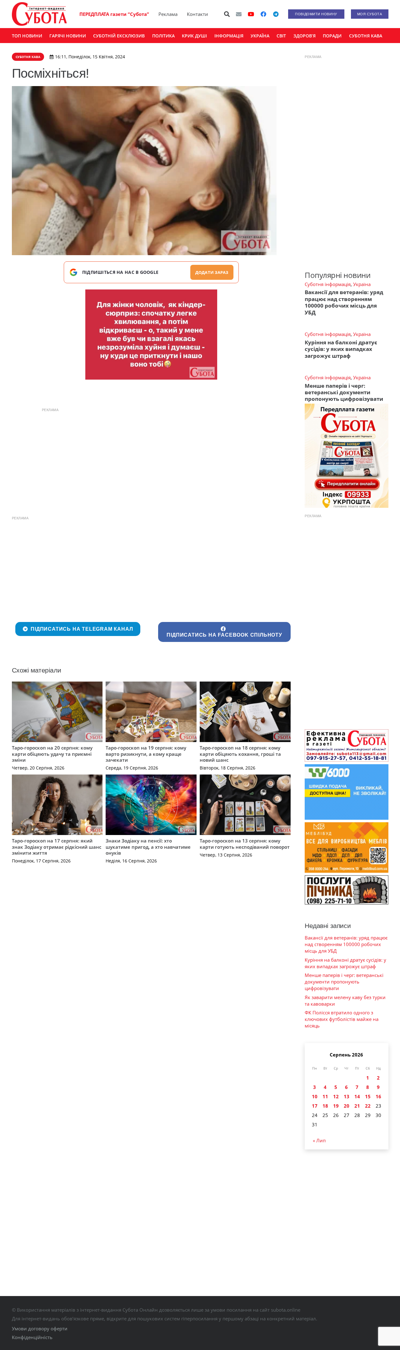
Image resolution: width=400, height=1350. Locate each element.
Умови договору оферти (40, 1328)
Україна (362, 284)
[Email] (238, 14)
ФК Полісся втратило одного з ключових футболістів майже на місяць (341, 1019)
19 (336, 1106)
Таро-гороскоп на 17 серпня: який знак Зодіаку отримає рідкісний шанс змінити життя (56, 847)
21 (357, 1106)
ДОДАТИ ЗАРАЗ (211, 272)
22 (368, 1106)
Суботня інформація (328, 284)
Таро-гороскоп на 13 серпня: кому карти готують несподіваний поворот (245, 844)
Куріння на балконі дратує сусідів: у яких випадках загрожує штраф (341, 349)
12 (336, 1096)
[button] (227, 14)
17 (315, 1106)
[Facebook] (263, 14)
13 (346, 1096)
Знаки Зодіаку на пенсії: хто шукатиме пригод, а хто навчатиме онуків (148, 847)
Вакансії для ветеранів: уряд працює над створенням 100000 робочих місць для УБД (344, 302)
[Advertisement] (151, 459)
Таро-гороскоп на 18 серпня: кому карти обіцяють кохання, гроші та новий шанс (240, 754)
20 (346, 1106)
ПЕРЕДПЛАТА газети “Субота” (114, 14)
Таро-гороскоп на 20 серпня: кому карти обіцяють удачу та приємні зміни (52, 754)
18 (325, 1106)
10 (315, 1096)
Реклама (168, 14)
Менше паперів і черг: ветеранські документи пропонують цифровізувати (344, 392)
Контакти (197, 14)
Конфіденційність (32, 1337)
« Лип (319, 1140)
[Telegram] (276, 14)
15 (368, 1096)
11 (325, 1096)
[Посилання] (39, 14)
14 (357, 1096)
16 (378, 1096)
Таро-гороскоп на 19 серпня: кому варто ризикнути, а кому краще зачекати (146, 754)
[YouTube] (251, 14)
